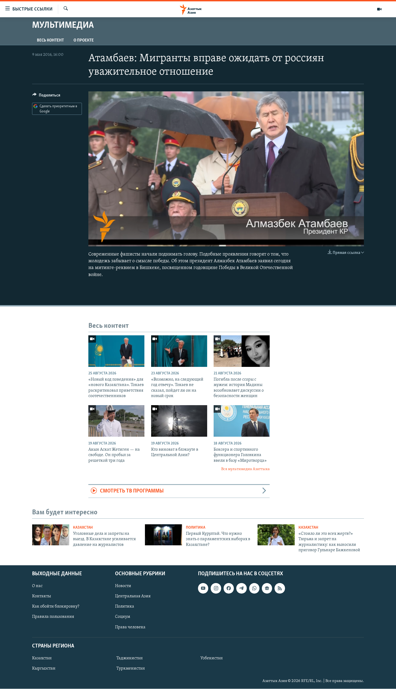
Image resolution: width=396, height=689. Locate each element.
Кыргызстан (43, 668)
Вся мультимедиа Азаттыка (245, 469)
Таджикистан (129, 658)
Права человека (130, 627)
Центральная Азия (133, 596)
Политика (195, 528)
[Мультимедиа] (379, 9)
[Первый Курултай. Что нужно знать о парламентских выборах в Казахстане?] (163, 534)
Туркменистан (130, 668)
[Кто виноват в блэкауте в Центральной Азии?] (179, 421)
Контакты (41, 596)
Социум (122, 617)
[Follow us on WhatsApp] (254, 588)
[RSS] (280, 588)
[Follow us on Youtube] (203, 588)
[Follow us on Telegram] (241, 588)
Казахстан (83, 528)
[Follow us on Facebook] (229, 588)
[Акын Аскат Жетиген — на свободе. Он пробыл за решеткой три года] (116, 421)
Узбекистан (211, 658)
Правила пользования (53, 617)
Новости (123, 586)
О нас (37, 586)
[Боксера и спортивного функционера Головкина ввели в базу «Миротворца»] (242, 421)
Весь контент (50, 40)
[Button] (46, 96)
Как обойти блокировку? (55, 607)
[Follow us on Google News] (267, 588)
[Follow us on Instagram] (216, 588)
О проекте (84, 40)
